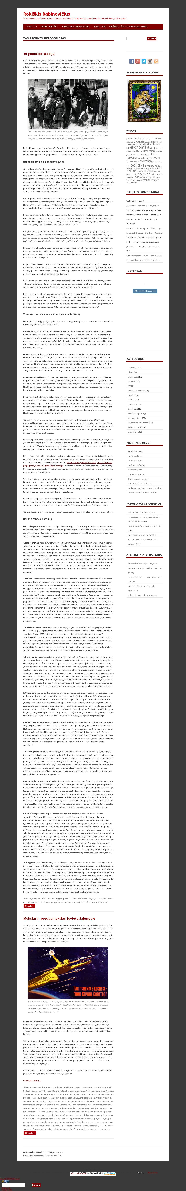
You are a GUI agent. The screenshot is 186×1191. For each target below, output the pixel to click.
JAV (127, 154)
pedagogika (92, 1118)
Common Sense (135, 469)
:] (126, 255)
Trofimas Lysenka (38, 1129)
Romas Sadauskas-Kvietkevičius (142, 492)
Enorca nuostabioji (136, 474)
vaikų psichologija (54, 1129)
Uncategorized (134, 418)
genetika (27, 1101)
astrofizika (59, 1094)
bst (127, 228)
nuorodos (156, 162)
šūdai (154, 180)
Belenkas (132, 367)
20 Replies (29, 1133)
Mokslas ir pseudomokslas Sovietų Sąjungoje (59, 918)
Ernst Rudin (98, 1097)
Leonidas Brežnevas (36, 1111)
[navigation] (93, 1185)
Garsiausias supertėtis (138, 479)
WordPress (38, 1155)
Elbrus (75, 1097)
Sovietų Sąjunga (52, 1125)
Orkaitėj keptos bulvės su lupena (142, 595)
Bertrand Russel (83, 1094)
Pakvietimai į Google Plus (148, 205)
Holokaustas (32, 902)
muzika (145, 161)
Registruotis (7, 1189)
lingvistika (76, 1111)
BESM (93, 1094)
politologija (34, 1122)
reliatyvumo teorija (98, 1122)
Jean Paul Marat (95, 1104)
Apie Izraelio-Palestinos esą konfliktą (144, 526)
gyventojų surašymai (54, 1101)
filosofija (107, 1097)
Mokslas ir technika (53, 1087)
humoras (138, 150)
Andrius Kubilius (133, 138)
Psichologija (133, 404)
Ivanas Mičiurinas (52, 1104)
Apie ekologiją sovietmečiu (139, 535)
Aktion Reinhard (92, 1087)
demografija (55, 1097)
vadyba (146, 177)
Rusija (78, 902)
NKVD (83, 1118)
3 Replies (29, 906)
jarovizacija (82, 1104)
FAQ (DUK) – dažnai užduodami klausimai (120, 26)
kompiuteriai (78, 1108)
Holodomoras (71, 1101)
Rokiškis (141, 171)
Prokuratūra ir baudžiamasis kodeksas (145, 488)
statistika (70, 1125)
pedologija (102, 1118)
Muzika (131, 395)
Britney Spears (132, 144)
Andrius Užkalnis (148, 139)
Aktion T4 (104, 1087)
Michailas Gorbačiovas (59, 1115)
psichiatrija (60, 1122)
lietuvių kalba (139, 158)
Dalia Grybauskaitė (148, 144)
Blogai (131, 372)
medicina (45, 1115)
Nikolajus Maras (73, 1118)
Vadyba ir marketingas (138, 422)
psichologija (84, 1122)
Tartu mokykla (95, 1125)
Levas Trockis (65, 1111)
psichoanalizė (72, 1122)
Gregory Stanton (95, 898)
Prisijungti (6, 1187)
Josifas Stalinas (34, 1108)
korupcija (146, 154)
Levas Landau (52, 1111)
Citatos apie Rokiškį (75, 26)
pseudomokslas (47, 1122)
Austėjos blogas (135, 456)
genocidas (67, 898)
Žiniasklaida (133, 431)
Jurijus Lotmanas (49, 1108)
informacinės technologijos (89, 1101)
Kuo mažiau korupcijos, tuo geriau (143, 563)
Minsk (73, 1115)
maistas (149, 158)
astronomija (70, 1094)
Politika (48, 898)
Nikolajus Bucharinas (55, 1118)
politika (137, 165)
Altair (54, 1090)
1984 (82, 1087)
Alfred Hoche (45, 1090)
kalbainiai (133, 154)
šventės (147, 180)
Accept (141, 1172)
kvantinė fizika (91, 1108)
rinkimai (131, 171)
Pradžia (31, 26)
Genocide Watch (80, 898)
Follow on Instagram (146, 291)
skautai (30, 1125)
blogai (138, 141)
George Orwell (38, 1101)
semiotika (147, 174)
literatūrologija (100, 1111)
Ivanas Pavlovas (68, 1104)
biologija (100, 1094)
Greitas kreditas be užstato (140, 483)
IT (43, 1104)
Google (153, 147)
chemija (46, 1097)
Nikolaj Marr (40, 1118)
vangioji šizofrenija (71, 1129)
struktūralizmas (81, 1125)
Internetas (149, 150)
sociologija (39, 1125)
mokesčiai (134, 161)
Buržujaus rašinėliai (136, 465)
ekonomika (67, 1097)
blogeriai (147, 142)
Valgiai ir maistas (135, 427)
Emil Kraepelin (85, 1097)
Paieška (28, 1185)
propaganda (54, 902)
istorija (39, 1104)
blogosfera (156, 141)
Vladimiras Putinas (134, 180)
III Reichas (43, 902)
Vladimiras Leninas (89, 1129)
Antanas (130, 205)
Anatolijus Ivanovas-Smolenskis (71, 1090)
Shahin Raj (57, 1155)
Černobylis (37, 1097)
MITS (78, 1115)
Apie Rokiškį (49, 26)
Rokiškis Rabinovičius (46, 14)
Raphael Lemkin (68, 902)
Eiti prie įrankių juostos (10, 1178)
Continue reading (32, 1080)
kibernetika (67, 1108)
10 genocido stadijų (39, 53)
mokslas (85, 1115)
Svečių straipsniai (136, 413)
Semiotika (132, 409)
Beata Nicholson (135, 460)
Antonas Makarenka (44, 1094)
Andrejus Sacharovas (95, 1090)
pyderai (137, 168)
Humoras (132, 381)
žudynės (91, 902)
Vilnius (156, 177)
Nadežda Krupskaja (98, 1115)
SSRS (84, 902)
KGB (59, 1108)
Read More (153, 1172)
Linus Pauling (87, 1111)
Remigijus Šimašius (151, 168)
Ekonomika (133, 377)
